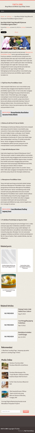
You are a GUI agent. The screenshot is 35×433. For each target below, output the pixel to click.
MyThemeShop (29, 431)
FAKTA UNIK (17, 4)
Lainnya (9, 16)
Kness (8, 27)
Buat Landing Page (11, 350)
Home (2, 16)
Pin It (16, 32)
